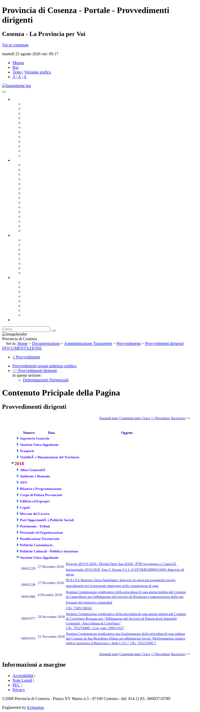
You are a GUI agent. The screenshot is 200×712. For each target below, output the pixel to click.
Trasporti (30, 202)
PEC (16, 685)
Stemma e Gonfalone (40, 282)
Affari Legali (33, 183)
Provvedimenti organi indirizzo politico (44, 366)
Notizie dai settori (37, 151)
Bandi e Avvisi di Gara (41, 244)
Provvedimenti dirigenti (164, 343)
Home (22, 343)
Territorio (30, 301)
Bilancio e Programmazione (45, 174)
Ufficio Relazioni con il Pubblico (50, 141)
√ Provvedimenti (26, 357)
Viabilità (30, 221)
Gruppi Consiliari (37, 127)
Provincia (20, 277)
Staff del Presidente (39, 230)
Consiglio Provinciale (40, 108)
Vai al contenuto (15, 45)
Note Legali (22, 680)
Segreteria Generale (39, 226)
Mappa (18, 62)
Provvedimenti (129, 343)
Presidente (31, 104)
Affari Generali (35, 169)
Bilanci (29, 254)
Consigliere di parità (39, 132)
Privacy (18, 689)
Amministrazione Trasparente (47, 259)
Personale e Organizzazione (45, 179)
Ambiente (31, 212)
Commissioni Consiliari (42, 122)
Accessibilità (22, 675)
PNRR (28, 198)
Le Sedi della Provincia (42, 291)
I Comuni (31, 305)
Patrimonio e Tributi (39, 193)
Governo (19, 99)
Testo (16, 72)
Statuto (28, 268)
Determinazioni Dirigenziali (45, 380)
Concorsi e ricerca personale (46, 249)
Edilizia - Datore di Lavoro (45, 216)
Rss (15, 67)
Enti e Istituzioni (36, 315)
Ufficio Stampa (35, 146)
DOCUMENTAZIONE (22, 348)
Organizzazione (25, 160)
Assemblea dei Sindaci (41, 118)
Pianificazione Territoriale (44, 207)
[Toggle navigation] (4, 92)
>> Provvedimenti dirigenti (34, 370)
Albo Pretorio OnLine (41, 240)
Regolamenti (33, 273)
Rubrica (18, 320)
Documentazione (26, 235)
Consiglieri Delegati (39, 113)
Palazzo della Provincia (42, 287)
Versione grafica (37, 72)
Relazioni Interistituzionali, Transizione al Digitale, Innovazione (75, 188)
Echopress (35, 707)
